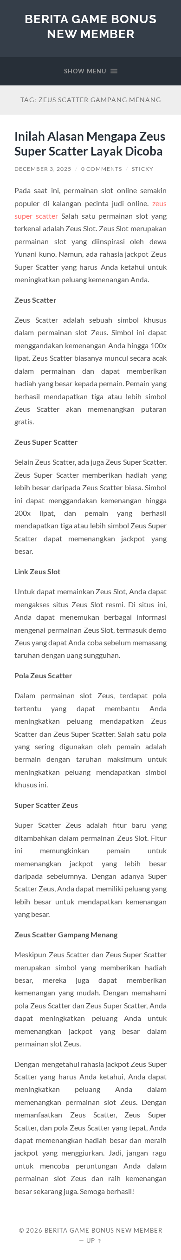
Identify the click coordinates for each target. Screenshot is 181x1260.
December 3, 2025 (42, 168)
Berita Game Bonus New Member (91, 26)
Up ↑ (94, 1240)
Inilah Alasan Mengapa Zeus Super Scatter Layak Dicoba (89, 143)
